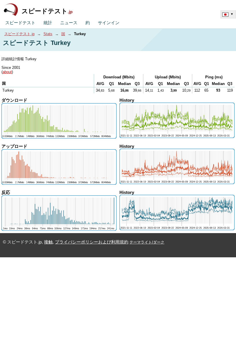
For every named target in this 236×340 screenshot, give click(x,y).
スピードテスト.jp (19, 34)
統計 (47, 22)
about (7, 72)
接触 (48, 242)
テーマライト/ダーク (147, 242)
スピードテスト (47, 11)
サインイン (108, 22)
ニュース (68, 22)
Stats (47, 34)
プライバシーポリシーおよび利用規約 (91, 242)
